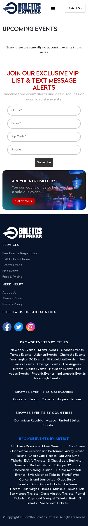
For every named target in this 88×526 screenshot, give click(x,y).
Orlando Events (72, 350)
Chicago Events (48, 364)
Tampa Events (20, 355)
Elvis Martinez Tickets (44, 475)
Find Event (10, 271)
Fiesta (34, 399)
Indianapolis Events (72, 374)
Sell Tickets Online (16, 259)
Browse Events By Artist (44, 439)
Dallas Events (36, 369)
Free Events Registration (20, 253)
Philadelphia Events (61, 359)
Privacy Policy (12, 304)
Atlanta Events (45, 355)
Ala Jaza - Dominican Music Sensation (38, 446)
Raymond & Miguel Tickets (47, 498)
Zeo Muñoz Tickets (53, 503)
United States (69, 420)
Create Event (12, 265)
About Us (9, 292)
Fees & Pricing (12, 277)
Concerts (20, 399)
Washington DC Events (27, 359)
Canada (47, 425)
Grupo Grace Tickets (45, 484)
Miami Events (48, 350)
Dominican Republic (28, 420)
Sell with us (23, 201)
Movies (76, 399)
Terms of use (12, 298)
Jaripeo (62, 399)
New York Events (23, 350)
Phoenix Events (43, 374)
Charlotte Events (72, 355)
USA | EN (74, 8)
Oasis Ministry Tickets (57, 494)
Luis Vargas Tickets (37, 489)
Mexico (51, 420)
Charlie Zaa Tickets (42, 456)
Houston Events (61, 369)
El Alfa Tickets (34, 460)
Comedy (48, 399)
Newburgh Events (47, 378)
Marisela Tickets (65, 489)
